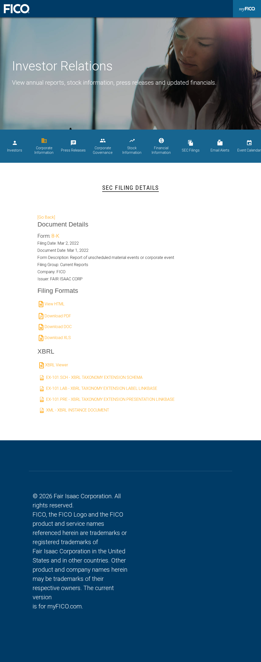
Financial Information (161, 146)
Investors (14, 146)
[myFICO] (247, 8)
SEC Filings (191, 146)
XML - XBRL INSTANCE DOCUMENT (77, 410)
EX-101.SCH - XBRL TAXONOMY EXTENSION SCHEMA (94, 377)
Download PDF (58, 316)
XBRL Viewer (56, 365)
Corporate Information (44, 146)
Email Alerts (220, 146)
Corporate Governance (102, 146)
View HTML (54, 304)
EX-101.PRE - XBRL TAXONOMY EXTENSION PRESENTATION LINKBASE (110, 399)
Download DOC (58, 326)
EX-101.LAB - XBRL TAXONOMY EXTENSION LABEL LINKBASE (101, 388)
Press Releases (73, 146)
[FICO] (16, 8)
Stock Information (131, 146)
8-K (55, 236)
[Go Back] (46, 217)
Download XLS (58, 337)
